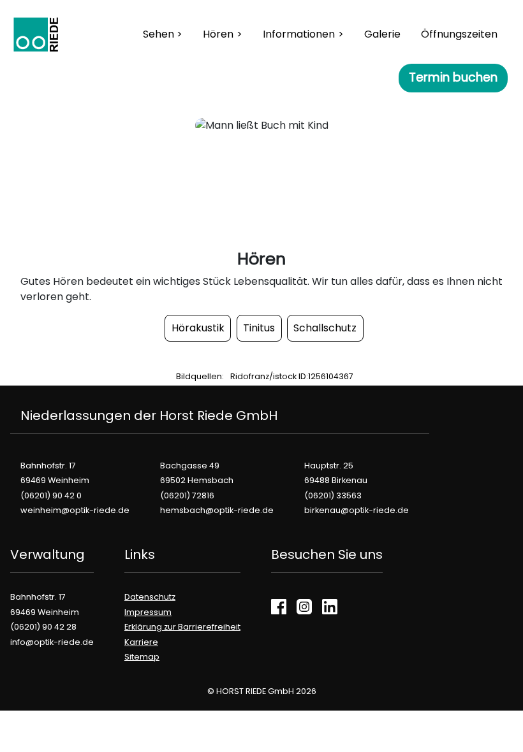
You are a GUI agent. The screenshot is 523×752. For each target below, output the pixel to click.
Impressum (148, 612)
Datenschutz (149, 596)
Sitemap (141, 656)
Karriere (141, 642)
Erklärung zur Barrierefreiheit (182, 626)
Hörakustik (198, 328)
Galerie (382, 34)
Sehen (158, 34)
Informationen (299, 34)
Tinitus (259, 328)
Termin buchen (453, 77)
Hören (218, 34)
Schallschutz (325, 328)
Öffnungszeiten (459, 34)
